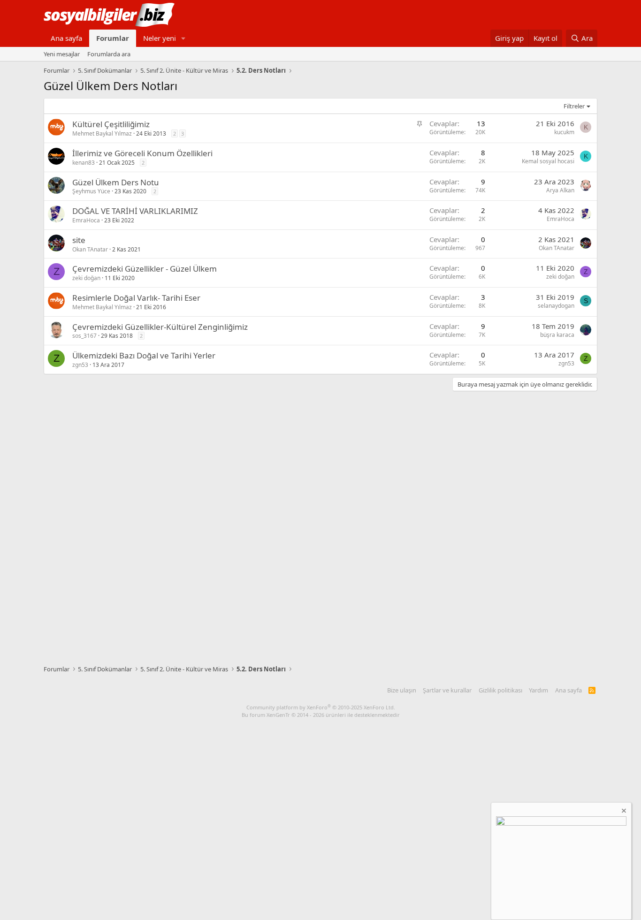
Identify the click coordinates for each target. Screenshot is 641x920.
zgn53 (80, 365)
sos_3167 (84, 336)
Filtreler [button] (574, 106)
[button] (183, 38)
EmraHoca (86, 220)
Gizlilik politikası (500, 690)
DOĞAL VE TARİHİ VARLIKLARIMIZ (135, 210)
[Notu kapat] (623, 811)
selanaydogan (556, 306)
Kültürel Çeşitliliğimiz (111, 124)
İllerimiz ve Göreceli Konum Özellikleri (142, 153)
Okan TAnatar (90, 249)
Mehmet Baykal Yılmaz (102, 133)
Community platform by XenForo (320, 707)
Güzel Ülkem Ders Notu (115, 182)
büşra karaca (557, 335)
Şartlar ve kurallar (447, 690)
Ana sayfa (66, 38)
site (78, 240)
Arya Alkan (560, 190)
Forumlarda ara (108, 54)
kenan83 (83, 163)
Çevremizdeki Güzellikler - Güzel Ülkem (144, 268)
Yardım (538, 690)
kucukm (564, 132)
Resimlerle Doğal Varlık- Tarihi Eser (136, 297)
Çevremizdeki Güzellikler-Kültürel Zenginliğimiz (160, 326)
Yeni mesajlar (62, 54)
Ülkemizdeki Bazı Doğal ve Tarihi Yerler (143, 355)
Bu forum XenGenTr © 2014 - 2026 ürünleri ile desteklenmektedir (321, 714)
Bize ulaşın (401, 690)
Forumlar (112, 38)
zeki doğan (86, 278)
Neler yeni (159, 38)
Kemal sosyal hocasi (548, 161)
